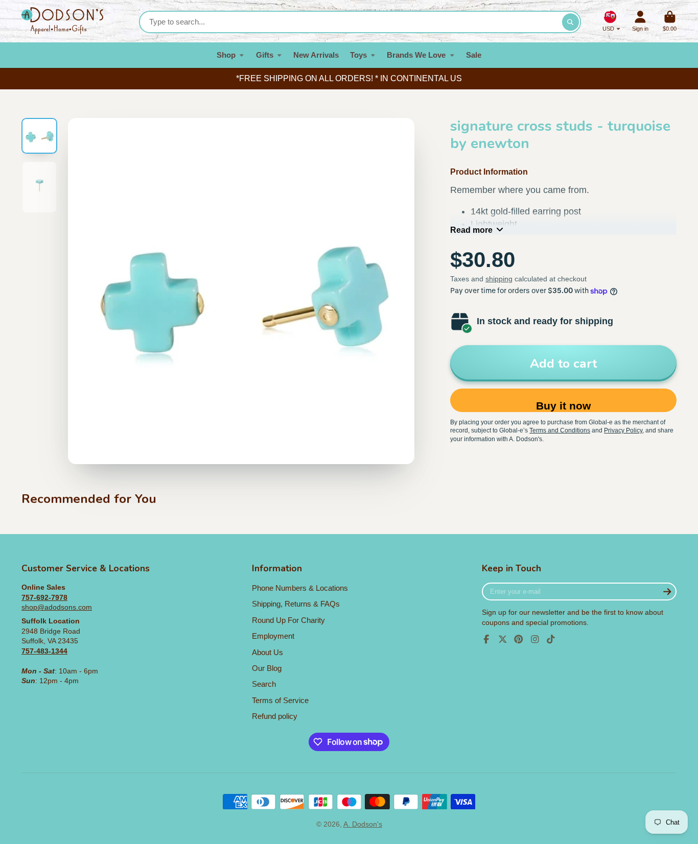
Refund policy (274, 716)
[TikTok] (550, 639)
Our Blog (267, 668)
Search (264, 684)
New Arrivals (316, 55)
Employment (273, 636)
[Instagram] (535, 639)
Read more (471, 229)
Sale (473, 55)
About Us (267, 652)
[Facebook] (486, 639)
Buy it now (563, 406)
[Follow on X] (502, 639)
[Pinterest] (518, 639)
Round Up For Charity (288, 620)
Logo (62, 21)
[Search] (570, 22)
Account (640, 21)
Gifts (264, 55)
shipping (499, 279)
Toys (358, 55)
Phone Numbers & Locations (300, 588)
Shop (226, 55)
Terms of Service (280, 700)
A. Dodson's (362, 824)
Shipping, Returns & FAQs (296, 603)
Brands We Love (416, 55)
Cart (670, 21)
